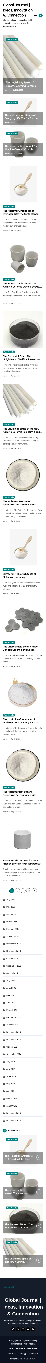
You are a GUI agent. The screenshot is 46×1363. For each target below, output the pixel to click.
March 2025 (11, 1010)
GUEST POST (30, 1359)
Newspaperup (16, 1344)
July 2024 (10, 1069)
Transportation (15, 1359)
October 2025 (12, 959)
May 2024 (10, 1084)
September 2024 (13, 1054)
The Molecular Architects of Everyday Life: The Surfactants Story (22, 118)
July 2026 (10, 900)
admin (8, 90)
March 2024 (11, 1098)
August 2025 (12, 973)
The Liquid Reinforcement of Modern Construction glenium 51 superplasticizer (21, 722)
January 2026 (12, 936)
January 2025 (12, 1025)
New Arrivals (12, 39)
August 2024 (12, 1062)
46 (28, 890)
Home (10, 1348)
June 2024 (11, 1076)
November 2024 (13, 1040)
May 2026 (10, 907)
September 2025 (13, 966)
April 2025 (11, 1003)
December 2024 (13, 1032)
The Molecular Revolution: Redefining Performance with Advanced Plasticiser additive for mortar (21, 506)
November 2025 (13, 951)
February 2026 (13, 929)
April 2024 (11, 1091)
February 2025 (13, 1017)
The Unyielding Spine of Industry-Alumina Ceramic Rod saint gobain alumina (20, 86)
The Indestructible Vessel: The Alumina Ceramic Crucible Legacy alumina (21, 149)
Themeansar (30, 1344)
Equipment (33, 1353)
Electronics (13, 1353)
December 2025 (13, 944)
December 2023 (13, 1113)
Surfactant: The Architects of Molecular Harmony (19, 575)
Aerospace (20, 1348)
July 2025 (10, 981)
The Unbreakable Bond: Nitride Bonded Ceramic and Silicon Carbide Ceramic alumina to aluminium (20, 651)
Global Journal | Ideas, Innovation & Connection (18, 9)
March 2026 (11, 922)
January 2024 (12, 1106)
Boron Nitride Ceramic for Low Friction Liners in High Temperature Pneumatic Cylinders (22, 863)
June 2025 (11, 988)
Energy (23, 1353)
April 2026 (11, 914)
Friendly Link (8, 1287)
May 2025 (10, 995)
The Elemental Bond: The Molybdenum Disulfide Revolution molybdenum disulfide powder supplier (21, 361)
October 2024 (12, 1047)
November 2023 (13, 1121)
